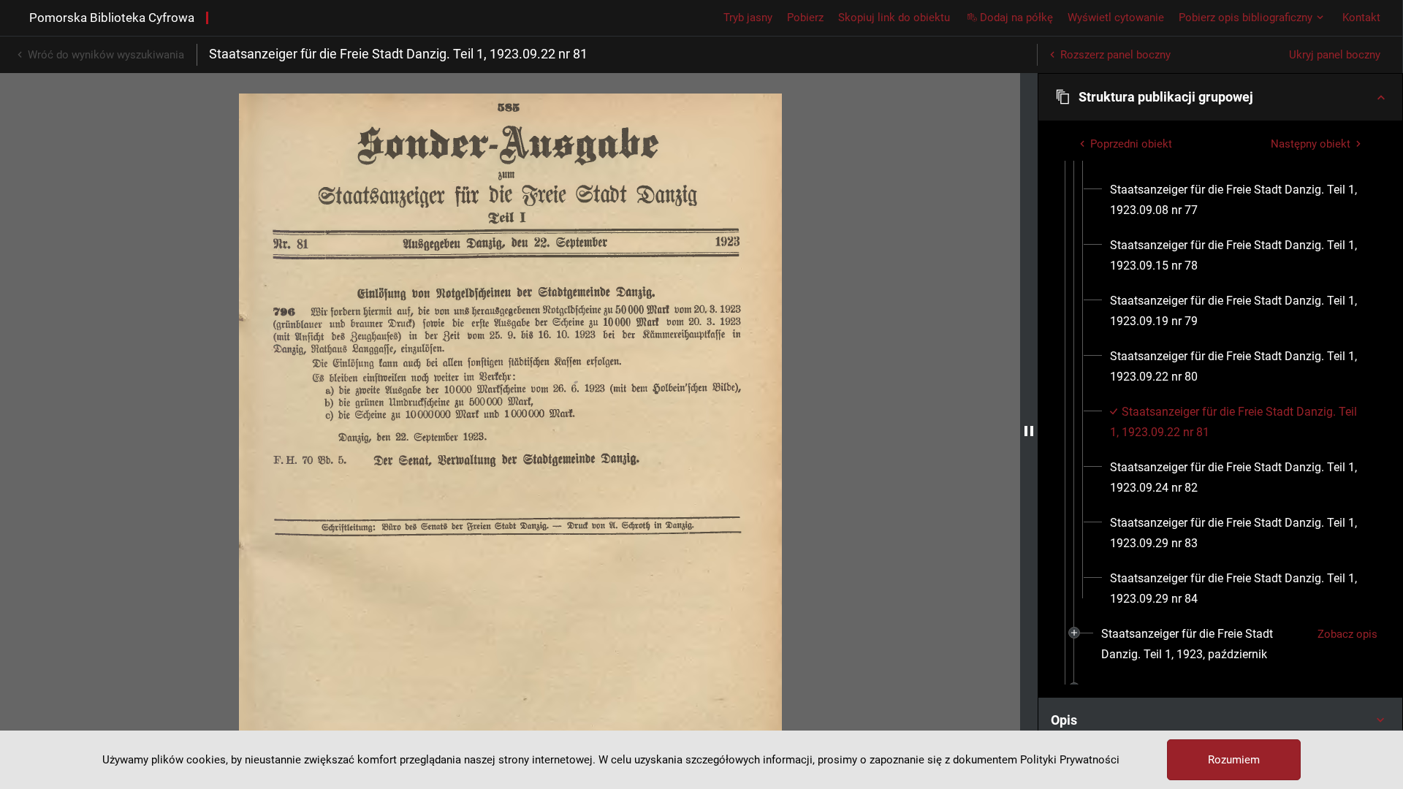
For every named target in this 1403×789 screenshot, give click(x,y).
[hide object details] (1029, 431)
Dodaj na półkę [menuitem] (1016, 17)
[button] (1220, 97)
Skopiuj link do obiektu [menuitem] (894, 17)
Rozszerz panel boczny (1115, 54)
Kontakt (1361, 17)
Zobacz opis (1347, 634)
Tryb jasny (747, 17)
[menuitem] (1238, 200)
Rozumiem (1234, 759)
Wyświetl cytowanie (1116, 17)
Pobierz (805, 17)
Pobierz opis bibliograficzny (1245, 17)
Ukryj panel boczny (1334, 54)
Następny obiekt (1310, 143)
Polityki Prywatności (1069, 759)
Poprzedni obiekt (1131, 143)
